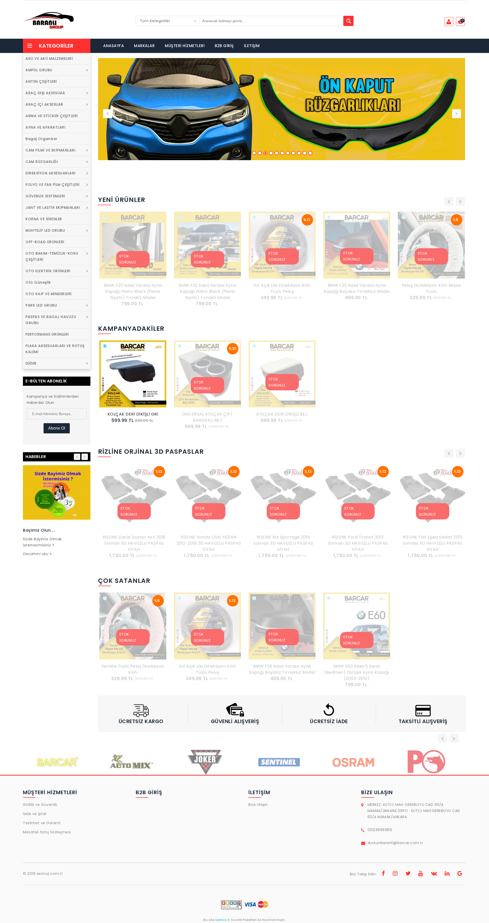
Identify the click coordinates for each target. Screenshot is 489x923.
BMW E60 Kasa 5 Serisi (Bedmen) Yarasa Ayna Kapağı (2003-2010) (356, 672)
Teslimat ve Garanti (42, 822)
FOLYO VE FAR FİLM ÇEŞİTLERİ (52, 184)
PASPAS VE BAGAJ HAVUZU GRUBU (50, 319)
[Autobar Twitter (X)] (408, 874)
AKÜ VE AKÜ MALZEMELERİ (49, 58)
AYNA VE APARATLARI (45, 127)
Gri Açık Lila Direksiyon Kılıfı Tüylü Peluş (282, 288)
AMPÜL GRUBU (38, 70)
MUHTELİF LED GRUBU (45, 230)
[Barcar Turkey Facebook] (383, 874)
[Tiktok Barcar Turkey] (460, 874)
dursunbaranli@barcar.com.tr (395, 842)
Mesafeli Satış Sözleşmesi (47, 832)
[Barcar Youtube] (420, 874)
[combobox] (168, 21)
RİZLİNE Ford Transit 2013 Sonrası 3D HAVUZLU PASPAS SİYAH (357, 543)
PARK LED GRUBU (41, 305)
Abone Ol (56, 428)
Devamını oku (36, 553)
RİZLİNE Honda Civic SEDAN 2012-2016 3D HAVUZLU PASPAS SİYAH (207, 543)
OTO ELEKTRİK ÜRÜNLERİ (48, 270)
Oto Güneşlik (38, 282)
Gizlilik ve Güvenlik (40, 804)
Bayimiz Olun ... (39, 530)
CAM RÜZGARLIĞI (41, 161)
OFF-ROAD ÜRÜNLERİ (44, 241)
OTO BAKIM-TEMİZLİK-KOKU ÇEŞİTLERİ (51, 256)
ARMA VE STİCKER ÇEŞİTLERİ (51, 115)
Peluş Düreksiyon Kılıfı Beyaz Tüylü (431, 288)
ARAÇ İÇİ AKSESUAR (44, 104)
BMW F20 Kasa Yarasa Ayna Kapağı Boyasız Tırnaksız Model (357, 288)
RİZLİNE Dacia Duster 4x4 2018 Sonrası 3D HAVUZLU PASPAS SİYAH (132, 543)
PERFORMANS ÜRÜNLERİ (47, 334)
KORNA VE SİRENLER (43, 219)
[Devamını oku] (56, 492)
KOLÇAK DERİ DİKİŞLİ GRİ (132, 414)
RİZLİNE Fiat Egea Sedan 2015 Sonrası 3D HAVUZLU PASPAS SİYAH (431, 543)
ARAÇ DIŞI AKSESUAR (45, 92)
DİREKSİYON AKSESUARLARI (50, 173)
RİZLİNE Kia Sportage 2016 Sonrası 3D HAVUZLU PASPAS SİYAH (282, 543)
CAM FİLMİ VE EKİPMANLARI (50, 150)
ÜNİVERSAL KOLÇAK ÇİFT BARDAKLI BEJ (207, 417)
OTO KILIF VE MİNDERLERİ (48, 293)
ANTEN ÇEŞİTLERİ (41, 81)
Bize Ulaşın (258, 804)
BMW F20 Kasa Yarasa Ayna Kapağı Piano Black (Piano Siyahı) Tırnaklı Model (133, 291)
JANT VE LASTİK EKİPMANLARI (52, 207)
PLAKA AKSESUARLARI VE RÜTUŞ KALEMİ (55, 348)
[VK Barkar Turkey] (434, 874)
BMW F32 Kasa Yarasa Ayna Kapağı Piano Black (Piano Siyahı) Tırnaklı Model (207, 291)
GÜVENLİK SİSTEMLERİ (45, 196)
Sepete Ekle (134, 380)
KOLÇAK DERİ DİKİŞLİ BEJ (282, 414)
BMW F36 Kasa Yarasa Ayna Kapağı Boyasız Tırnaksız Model (282, 669)
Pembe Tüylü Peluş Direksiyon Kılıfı (133, 669)
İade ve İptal (34, 813)
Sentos (221, 920)
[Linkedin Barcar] (447, 874)
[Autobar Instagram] (395, 874)
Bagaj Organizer (41, 138)
